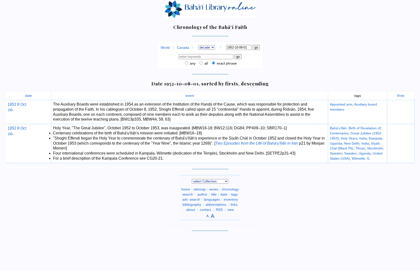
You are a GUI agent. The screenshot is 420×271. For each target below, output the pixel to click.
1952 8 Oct (17, 128)
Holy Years (349, 138)
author (202, 194)
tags (234, 194)
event (189, 96)
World (165, 47)
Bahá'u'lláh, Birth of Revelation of (355, 128)
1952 (12, 104)
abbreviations (216, 204)
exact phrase (226, 63)
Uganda (365, 153)
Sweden (350, 153)
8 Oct (21, 104)
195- (11, 110)
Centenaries (339, 133)
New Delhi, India (356, 143)
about (190, 210)
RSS (219, 210)
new (231, 210)
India (363, 138)
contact (205, 210)
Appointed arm (341, 104)
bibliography (192, 204)
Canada (183, 47)
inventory (231, 199)
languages (212, 199)
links (234, 204)
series (213, 189)
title (214, 194)
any (192, 63)
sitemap (199, 189)
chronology (230, 189)
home (185, 189)
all (205, 63)
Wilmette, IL (361, 158)
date (28, 96)
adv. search (191, 199)
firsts (400, 96)
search (187, 194)
